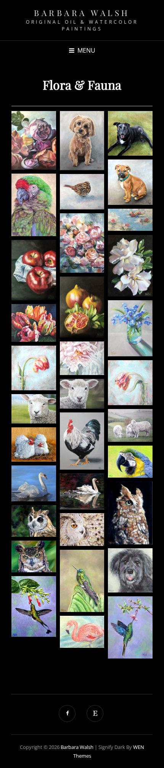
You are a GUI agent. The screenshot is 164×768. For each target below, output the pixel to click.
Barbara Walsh (82, 12)
